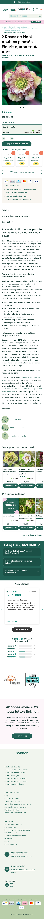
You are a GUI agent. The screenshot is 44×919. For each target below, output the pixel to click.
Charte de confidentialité (15, 813)
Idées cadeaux (11, 844)
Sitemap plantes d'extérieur (16, 770)
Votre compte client (13, 801)
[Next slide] (42, 609)
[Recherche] (39, 15)
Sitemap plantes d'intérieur (16, 781)
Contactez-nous (12, 798)
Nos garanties (10, 827)
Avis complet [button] (12, 621)
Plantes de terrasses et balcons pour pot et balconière (21, 29)
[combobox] (25, 16)
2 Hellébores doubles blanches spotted (26, 471)
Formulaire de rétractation (16, 807)
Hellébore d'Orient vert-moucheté (27, 517)
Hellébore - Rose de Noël (12, 31)
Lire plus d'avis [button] (22, 629)
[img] (12, 592)
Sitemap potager (12, 775)
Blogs (7, 841)
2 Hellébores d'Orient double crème (9, 471)
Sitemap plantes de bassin (16, 778)
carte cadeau (8, 516)
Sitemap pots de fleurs (14, 784)
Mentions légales (12, 810)
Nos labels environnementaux (17, 830)
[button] (2, 16)
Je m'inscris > (22, 736)
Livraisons (9, 838)
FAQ (6, 796)
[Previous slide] (2, 609)
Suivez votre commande (21, 856)
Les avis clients (11, 833)
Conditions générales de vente (18, 804)
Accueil (4, 27)
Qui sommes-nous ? (13, 824)
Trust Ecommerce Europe (15, 836)
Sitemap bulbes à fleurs (15, 773)
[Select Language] (28, 10)
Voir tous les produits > (32, 535)
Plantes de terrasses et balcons (19, 27)
